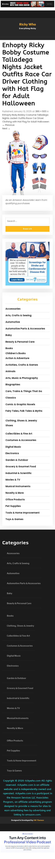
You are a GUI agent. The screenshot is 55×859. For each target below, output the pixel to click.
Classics (11, 397)
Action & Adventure (17, 358)
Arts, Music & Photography (22, 378)
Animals (10, 371)
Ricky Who (27, 24)
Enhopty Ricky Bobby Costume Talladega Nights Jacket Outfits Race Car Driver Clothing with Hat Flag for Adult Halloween (25, 118)
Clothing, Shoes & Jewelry (21, 420)
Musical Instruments (18, 486)
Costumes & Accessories (21, 440)
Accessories (13, 308)
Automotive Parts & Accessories (25, 328)
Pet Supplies (13, 506)
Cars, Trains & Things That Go (24, 391)
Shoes (9, 425)
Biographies (13, 384)
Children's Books (16, 353)
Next (6, 128)
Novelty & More (15, 492)
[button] (27, 38)
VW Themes (38, 820)
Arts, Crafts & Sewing (18, 315)
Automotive (13, 322)
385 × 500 (40, 111)
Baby (9, 335)
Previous (8, 125)
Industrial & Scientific (19, 473)
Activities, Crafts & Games (22, 364)
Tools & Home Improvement (23, 512)
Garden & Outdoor (17, 460)
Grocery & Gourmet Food (21, 466)
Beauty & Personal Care (20, 341)
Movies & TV (13, 479)
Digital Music (13, 446)
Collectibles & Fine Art (19, 433)
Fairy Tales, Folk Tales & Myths (24, 410)
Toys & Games (14, 519)
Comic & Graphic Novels (20, 404)
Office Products (15, 499)
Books (9, 348)
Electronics (12, 453)
